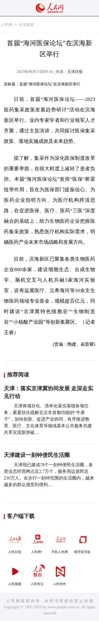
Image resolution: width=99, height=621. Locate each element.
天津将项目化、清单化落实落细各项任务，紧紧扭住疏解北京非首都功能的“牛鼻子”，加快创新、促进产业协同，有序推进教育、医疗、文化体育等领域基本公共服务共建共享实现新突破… (48, 419)
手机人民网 (59, 552)
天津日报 (74, 72)
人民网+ (37, 552)
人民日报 (14, 552)
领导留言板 (82, 552)
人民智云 (37, 584)
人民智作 (59, 584)
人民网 (6, 25)
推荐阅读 (18, 374)
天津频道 (26, 25)
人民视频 (14, 584)
